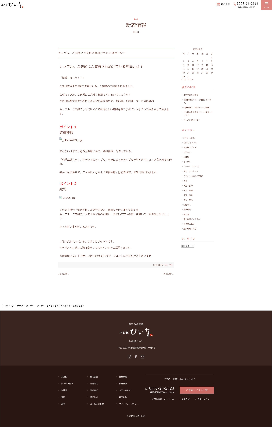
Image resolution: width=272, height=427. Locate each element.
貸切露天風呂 (189, 223)
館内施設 (94, 376)
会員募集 (123, 376)
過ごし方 (94, 397)
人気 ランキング (190, 171)
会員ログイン (203, 399)
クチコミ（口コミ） (191, 166)
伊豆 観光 (188, 200)
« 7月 (183, 79)
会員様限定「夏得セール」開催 (196, 107)
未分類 (186, 214)
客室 (63, 403)
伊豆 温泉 (188, 195)
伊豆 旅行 (188, 185)
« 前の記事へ (63, 274)
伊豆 (185, 181)
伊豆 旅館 (188, 190)
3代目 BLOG (189, 138)
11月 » (190, 79)
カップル (169, 264)
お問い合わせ (125, 390)
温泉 (63, 397)
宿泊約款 (123, 397)
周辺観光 (94, 390)
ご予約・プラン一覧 (197, 390)
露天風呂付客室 (189, 228)
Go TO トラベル (190, 142)
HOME (64, 376)
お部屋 (186, 157)
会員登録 (186, 399)
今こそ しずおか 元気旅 (193, 176)
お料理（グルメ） (190, 147)
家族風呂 (187, 209)
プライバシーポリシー (129, 403)
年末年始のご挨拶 (190, 95)
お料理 (64, 390)
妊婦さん (187, 204)
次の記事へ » (168, 274)
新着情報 (123, 383)
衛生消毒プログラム (191, 219)
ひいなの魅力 (67, 383)
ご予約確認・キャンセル (163, 399)
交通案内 (94, 383)
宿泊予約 (225, 4)
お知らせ (187, 152)
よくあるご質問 (97, 403)
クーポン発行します (191, 120)
